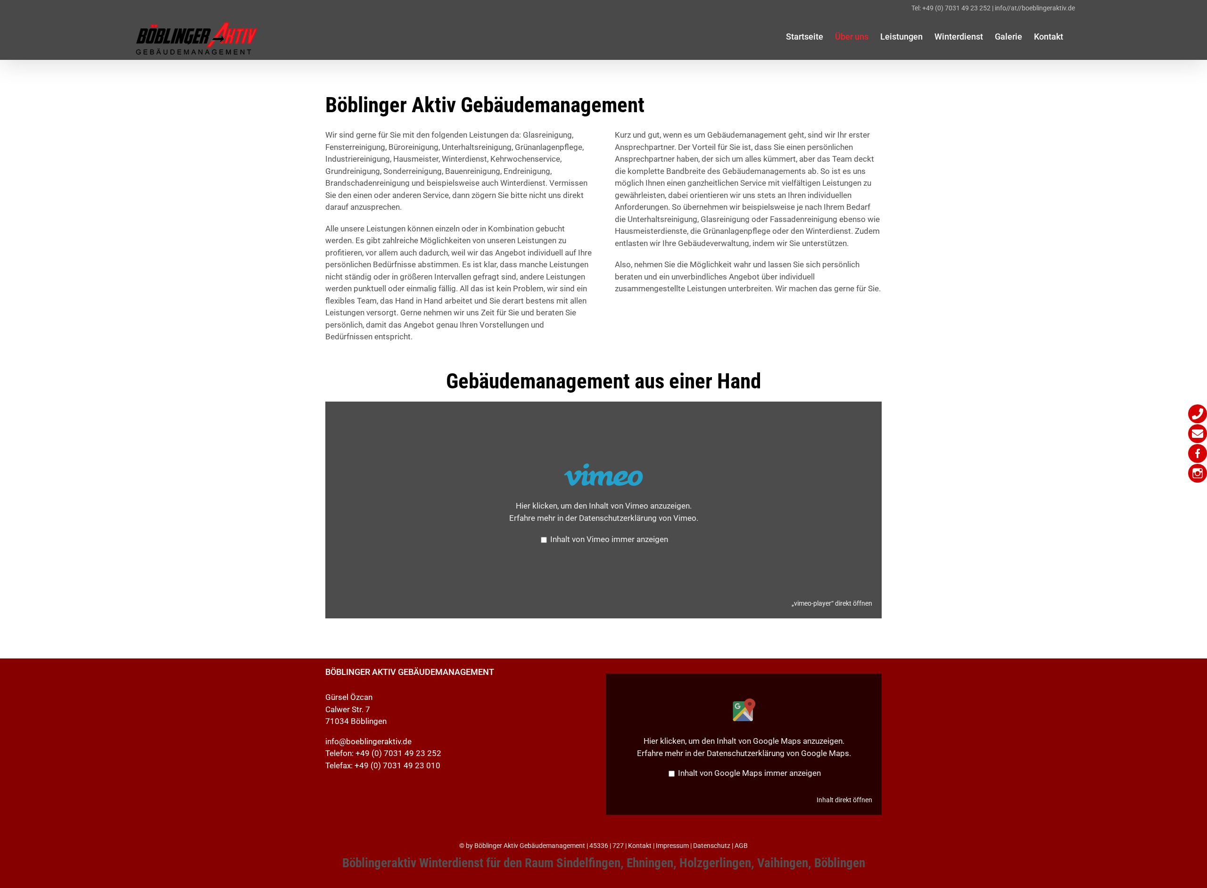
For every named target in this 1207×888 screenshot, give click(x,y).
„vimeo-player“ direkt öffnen (832, 604)
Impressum (672, 845)
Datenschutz (711, 845)
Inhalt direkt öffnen (844, 800)
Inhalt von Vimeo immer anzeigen (609, 539)
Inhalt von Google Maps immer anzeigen (749, 773)
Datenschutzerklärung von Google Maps (778, 753)
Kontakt (640, 845)
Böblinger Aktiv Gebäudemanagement (529, 845)
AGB (741, 845)
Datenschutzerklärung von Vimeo (637, 518)
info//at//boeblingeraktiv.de (1035, 8)
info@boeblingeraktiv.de (368, 741)
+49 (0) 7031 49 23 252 (398, 753)
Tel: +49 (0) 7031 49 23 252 (951, 8)
